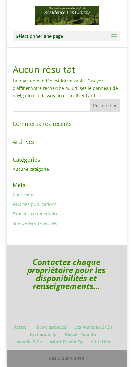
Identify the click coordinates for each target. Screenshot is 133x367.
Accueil (21, 327)
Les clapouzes (51, 327)
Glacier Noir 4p (80, 334)
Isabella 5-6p (28, 342)
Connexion (24, 194)
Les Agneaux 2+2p (93, 327)
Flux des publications (35, 204)
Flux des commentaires (37, 214)
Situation (100, 342)
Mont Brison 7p (66, 342)
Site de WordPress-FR (35, 223)
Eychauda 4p (43, 334)
